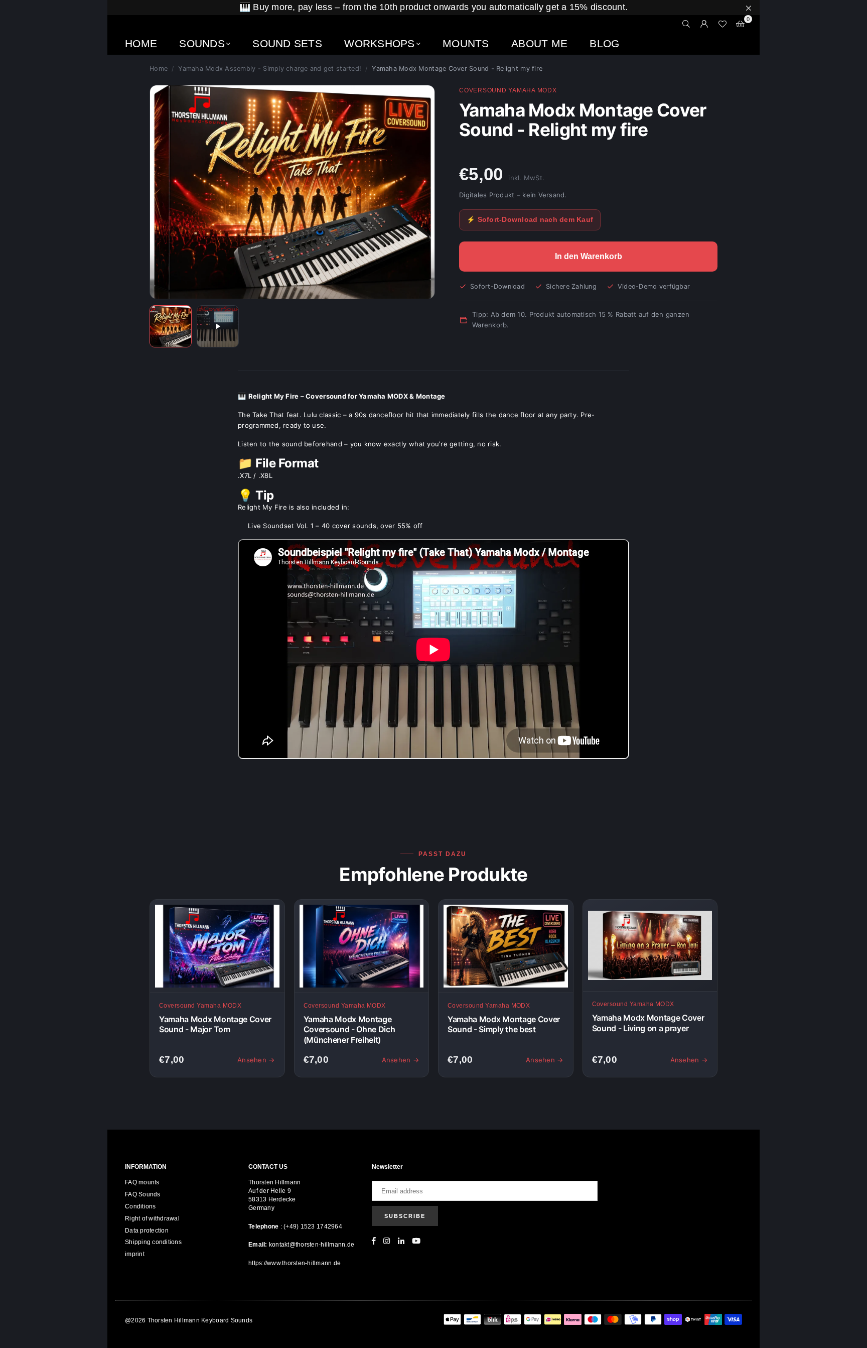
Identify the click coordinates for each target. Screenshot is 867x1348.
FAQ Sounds (143, 1194)
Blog (604, 43)
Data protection (147, 1230)
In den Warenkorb (588, 256)
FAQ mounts (142, 1182)
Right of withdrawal (152, 1218)
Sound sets (287, 43)
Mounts (466, 43)
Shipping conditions (153, 1242)
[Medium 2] (218, 326)
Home (141, 43)
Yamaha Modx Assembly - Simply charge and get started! (269, 68)
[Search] (686, 24)
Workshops (379, 43)
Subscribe (404, 1216)
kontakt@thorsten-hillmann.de (311, 1244)
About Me (539, 43)
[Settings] (704, 24)
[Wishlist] (722, 24)
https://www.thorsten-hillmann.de (294, 1263)
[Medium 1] (171, 326)
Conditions (140, 1206)
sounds (202, 43)
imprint (134, 1254)
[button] (741, 24)
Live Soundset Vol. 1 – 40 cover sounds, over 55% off (335, 526)
